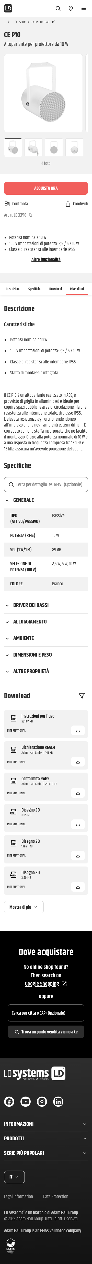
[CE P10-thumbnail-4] (76, 147)
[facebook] (9, 1102)
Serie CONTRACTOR (43, 22)
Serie (22, 22)
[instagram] (42, 1102)
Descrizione (13, 289)
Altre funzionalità (46, 259)
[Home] (8, 8)
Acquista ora (46, 188)
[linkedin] (58, 1102)
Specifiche (34, 289)
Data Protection (55, 1196)
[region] (46, 93)
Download (55, 289)
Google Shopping (42, 984)
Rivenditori (77, 289)
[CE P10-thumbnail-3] (54, 147)
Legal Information (18, 1196)
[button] (78, 730)
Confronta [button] (20, 203)
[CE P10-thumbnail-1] (11, 147)
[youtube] (25, 1102)
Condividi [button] (80, 203)
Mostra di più (20, 907)
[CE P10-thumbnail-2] (33, 147)
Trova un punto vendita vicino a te (49, 1031)
